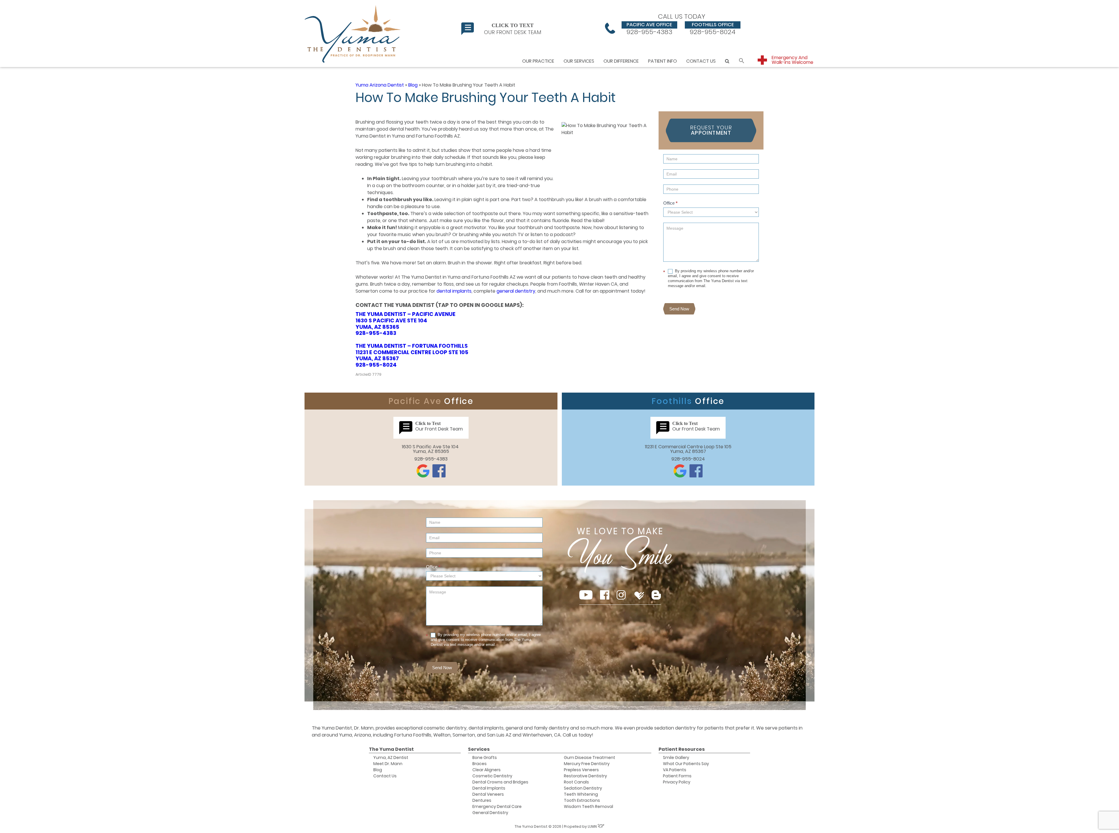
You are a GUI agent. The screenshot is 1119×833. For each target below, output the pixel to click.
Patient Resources (682, 749)
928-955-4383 (649, 28)
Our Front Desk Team (512, 28)
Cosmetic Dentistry (492, 776)
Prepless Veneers (581, 770)
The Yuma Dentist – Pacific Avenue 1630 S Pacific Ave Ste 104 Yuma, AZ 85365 (405, 320)
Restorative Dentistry (585, 776)
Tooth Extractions (582, 800)
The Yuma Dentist (391, 749)
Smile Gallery (676, 757)
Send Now (679, 308)
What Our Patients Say (686, 764)
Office (670, 203)
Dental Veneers (488, 794)
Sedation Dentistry (583, 788)
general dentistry (516, 291)
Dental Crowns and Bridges (500, 782)
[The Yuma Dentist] (353, 33)
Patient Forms (677, 776)
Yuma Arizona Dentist (380, 85)
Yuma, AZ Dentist (390, 757)
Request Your (711, 130)
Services (479, 749)
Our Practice (538, 61)
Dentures (481, 800)
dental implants (454, 291)
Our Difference (621, 61)
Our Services (579, 61)
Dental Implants (488, 788)
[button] (741, 61)
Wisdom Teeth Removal (588, 806)
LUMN (593, 826)
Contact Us (701, 61)
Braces (479, 764)
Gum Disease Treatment (589, 757)
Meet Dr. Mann (387, 764)
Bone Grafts (484, 757)
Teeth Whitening (581, 794)
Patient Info (662, 61)
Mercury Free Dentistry (587, 764)
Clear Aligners (486, 770)
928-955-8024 (713, 28)
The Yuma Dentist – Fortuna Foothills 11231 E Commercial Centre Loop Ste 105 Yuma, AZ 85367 (412, 352)
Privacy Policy (676, 782)
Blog (413, 85)
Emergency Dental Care (497, 806)
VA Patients (674, 770)
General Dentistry (490, 813)
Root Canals (576, 782)
